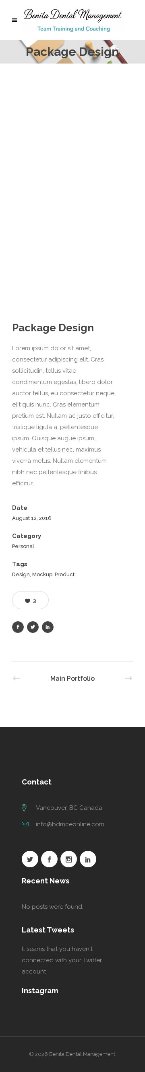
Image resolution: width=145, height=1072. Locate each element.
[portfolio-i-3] (72, 259)
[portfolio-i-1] (72, 123)
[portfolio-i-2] (72, 191)
